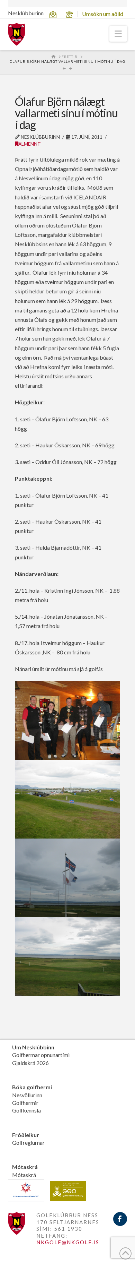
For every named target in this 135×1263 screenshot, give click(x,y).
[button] (118, 34)
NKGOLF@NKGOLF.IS (67, 1242)
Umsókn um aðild (102, 13)
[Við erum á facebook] (120, 1219)
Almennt (29, 144)
